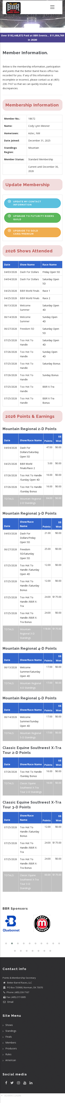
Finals (8, 1036)
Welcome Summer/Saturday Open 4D (30, 672)
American (10, 1060)
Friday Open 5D (51, 272)
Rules (8, 1054)
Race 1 (46, 290)
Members (10, 1042)
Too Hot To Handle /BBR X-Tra (28, 602)
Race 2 (46, 298)
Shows (9, 1025)
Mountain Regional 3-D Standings (27, 633)
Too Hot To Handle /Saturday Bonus (29, 586)
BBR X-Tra (48, 386)
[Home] (13, 7)
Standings (10, 1030)
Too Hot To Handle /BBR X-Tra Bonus (28, 617)
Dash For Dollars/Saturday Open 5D (29, 452)
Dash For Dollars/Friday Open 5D (28, 538)
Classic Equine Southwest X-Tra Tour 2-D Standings (31, 788)
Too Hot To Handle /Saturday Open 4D (29, 570)
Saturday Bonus (51, 363)
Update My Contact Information (27, 203)
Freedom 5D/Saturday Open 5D (27, 554)
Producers (11, 1048)
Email (10, 1001)
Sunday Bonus (50, 375)
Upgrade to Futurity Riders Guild (33, 217)
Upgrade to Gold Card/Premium (25, 232)
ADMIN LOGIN (12, 1095)
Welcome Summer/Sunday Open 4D (29, 721)
